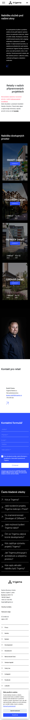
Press (6, 627)
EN (27, 3)
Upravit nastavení (15, 710)
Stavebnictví (8, 651)
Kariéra (7, 633)
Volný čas (7, 668)
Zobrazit (15, 163)
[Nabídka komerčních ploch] (15, 2)
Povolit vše (15, 715)
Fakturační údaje (6, 612)
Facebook (7, 680)
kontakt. (16, 111)
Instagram (7, 674)
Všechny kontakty (6, 607)
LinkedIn (7, 686)
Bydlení (7, 639)
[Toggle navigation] (3, 2)
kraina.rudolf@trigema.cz (14, 395)
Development (8, 645)
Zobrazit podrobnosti (9, 706)
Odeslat (15, 465)
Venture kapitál (9, 662)
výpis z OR (4, 619)
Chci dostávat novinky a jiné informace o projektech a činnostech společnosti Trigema (15, 456)
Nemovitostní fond (10, 656)
